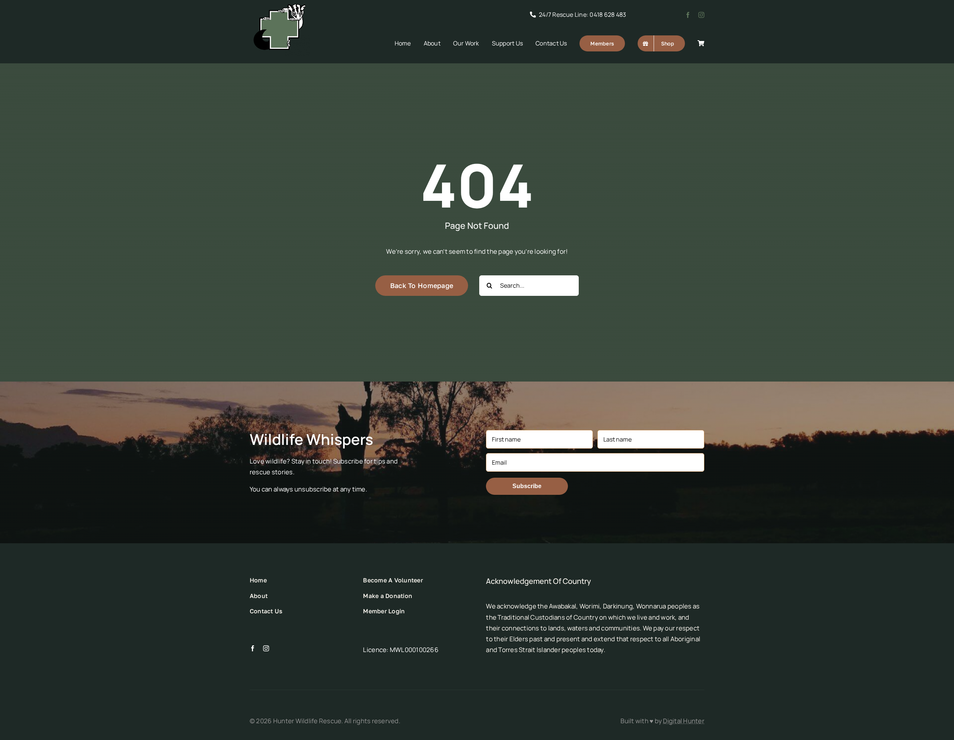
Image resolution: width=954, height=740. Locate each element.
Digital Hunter (683, 721)
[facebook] (688, 15)
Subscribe (526, 486)
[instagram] (701, 15)
